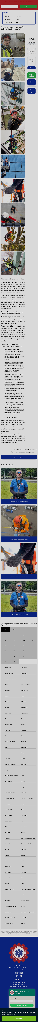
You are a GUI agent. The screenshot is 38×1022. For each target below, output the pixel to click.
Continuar (19, 1018)
